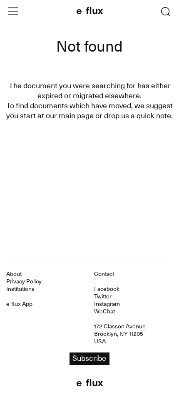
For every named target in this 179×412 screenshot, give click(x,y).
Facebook (106, 289)
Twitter (103, 296)
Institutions (20, 289)
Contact (104, 274)
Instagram (107, 304)
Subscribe (89, 358)
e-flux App (19, 304)
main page (76, 115)
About (14, 274)
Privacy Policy (24, 281)
